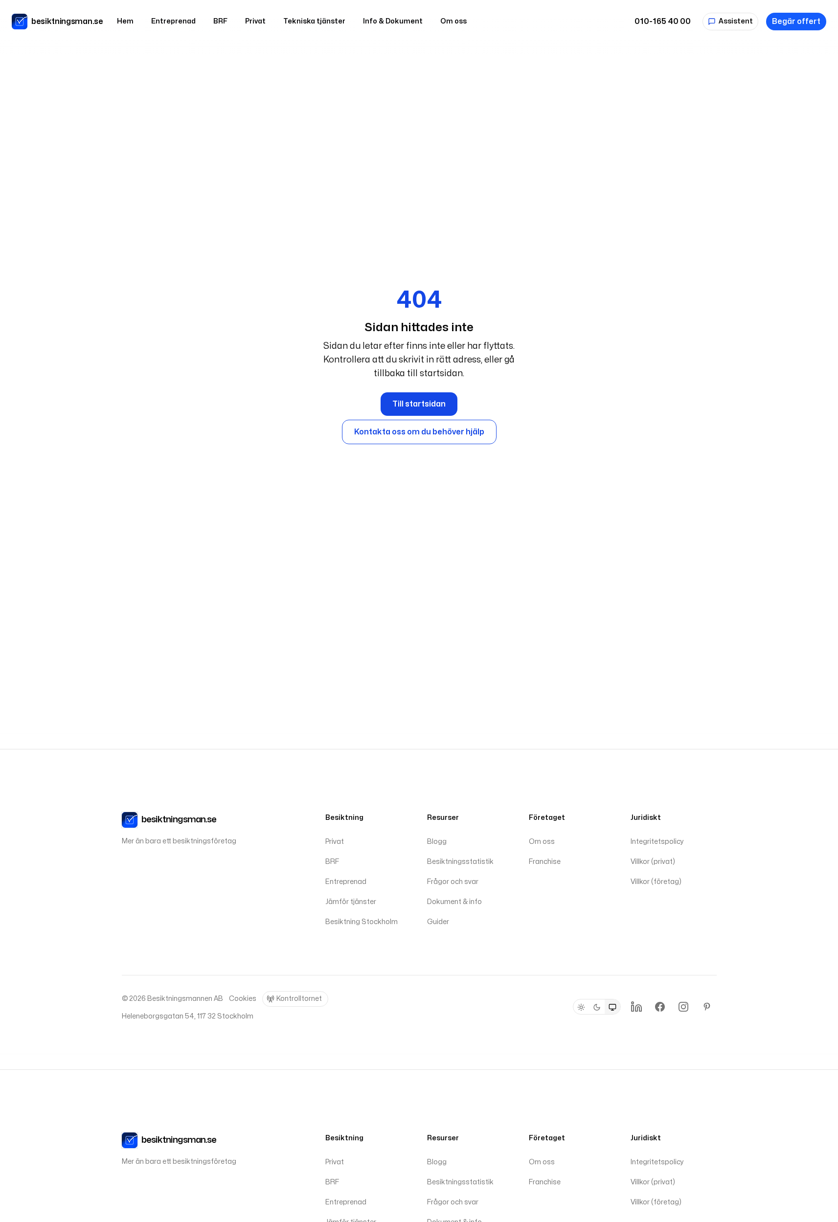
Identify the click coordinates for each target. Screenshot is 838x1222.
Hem (125, 21)
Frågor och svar (452, 882)
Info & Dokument (393, 21)
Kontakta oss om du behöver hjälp (419, 432)
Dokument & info (454, 902)
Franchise (545, 862)
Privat (255, 21)
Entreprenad (173, 21)
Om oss (453, 21)
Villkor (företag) (656, 882)
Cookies (242, 999)
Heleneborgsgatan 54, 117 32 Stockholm (187, 1016)
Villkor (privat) (653, 862)
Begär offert (796, 21)
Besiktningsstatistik (460, 862)
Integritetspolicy (657, 841)
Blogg (437, 841)
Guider (438, 922)
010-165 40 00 (662, 21)
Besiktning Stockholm (361, 922)
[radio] (581, 1007)
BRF (220, 21)
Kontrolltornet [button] (299, 999)
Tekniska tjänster (314, 21)
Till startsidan (419, 404)
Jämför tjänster (350, 902)
